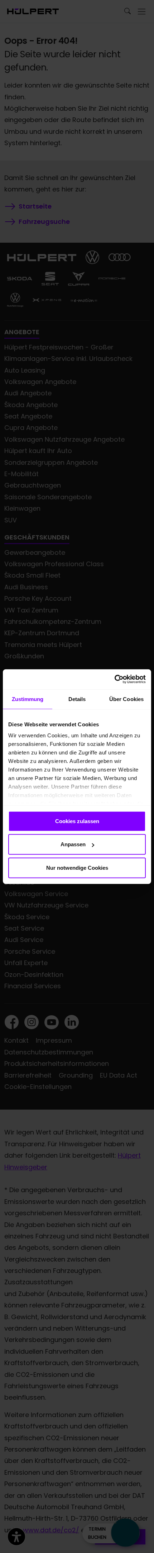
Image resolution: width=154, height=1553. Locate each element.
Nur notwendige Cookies (77, 867)
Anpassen (73, 844)
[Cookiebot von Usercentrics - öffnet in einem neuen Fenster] (114, 679)
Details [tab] (77, 699)
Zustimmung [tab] (28, 699)
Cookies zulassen (77, 821)
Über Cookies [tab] (126, 699)
